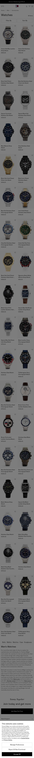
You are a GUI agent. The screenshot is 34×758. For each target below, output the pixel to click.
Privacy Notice (8, 740)
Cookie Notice (25, 738)
